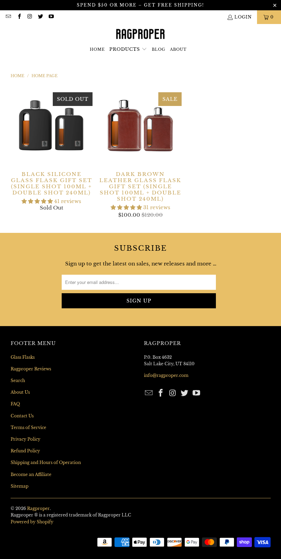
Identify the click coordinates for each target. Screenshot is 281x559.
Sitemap (19, 486)
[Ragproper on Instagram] (30, 17)
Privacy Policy (25, 439)
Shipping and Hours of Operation (46, 462)
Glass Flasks (23, 357)
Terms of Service (28, 427)
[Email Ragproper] (8, 17)
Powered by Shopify (32, 521)
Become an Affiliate (31, 474)
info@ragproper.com (166, 375)
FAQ (15, 403)
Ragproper (38, 508)
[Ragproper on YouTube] (51, 17)
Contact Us (22, 415)
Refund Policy (25, 450)
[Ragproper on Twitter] (40, 17)
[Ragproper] (140, 34)
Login (243, 17)
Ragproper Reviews (31, 368)
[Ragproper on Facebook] (19, 17)
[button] (128, 49)
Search (18, 380)
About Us (20, 392)
